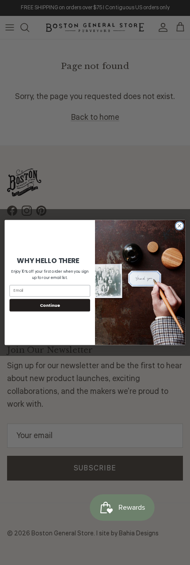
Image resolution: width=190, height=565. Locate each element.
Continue (50, 305)
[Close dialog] (179, 226)
